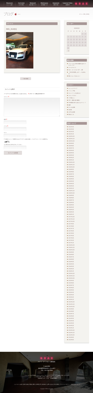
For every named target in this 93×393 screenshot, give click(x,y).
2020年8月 (71, 145)
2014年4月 (71, 320)
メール (6, 126)
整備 (44, 3)
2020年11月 (71, 138)
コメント (6, 96)
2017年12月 (71, 216)
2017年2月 (71, 240)
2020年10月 (71, 141)
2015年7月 (71, 285)
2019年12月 (71, 162)
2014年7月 (71, 313)
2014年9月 (71, 309)
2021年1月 (71, 134)
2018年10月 (71, 193)
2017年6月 (71, 231)
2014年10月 (71, 306)
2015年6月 (71, 287)
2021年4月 (71, 126)
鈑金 (28, 384)
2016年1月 (71, 271)
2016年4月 (71, 264)
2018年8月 (71, 197)
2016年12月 (71, 245)
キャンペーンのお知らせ (74, 93)
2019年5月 (71, 178)
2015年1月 (71, 299)
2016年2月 (71, 268)
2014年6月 (71, 316)
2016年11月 (71, 247)
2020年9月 (71, 143)
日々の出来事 (71, 107)
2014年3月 (71, 323)
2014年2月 (71, 325)
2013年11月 (71, 332)
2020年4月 (71, 155)
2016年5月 (71, 261)
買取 (56, 3)
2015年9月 (71, 280)
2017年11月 (71, 219)
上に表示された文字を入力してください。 (13, 144)
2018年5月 (71, 205)
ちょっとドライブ (72, 88)
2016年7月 (71, 257)
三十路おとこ (71, 98)
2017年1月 (71, 242)
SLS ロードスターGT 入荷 (75, 70)
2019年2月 (71, 186)
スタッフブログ (72, 95)
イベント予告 (71, 90)
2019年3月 (71, 183)
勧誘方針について (75, 384)
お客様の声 (67, 3)
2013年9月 (71, 337)
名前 (5, 119)
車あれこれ (71, 114)
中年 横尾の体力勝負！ (74, 100)
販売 (21, 3)
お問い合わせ (50, 384)
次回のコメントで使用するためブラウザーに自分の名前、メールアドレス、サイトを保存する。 (26, 139)
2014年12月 (71, 301)
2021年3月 (71, 129)
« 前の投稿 (25, 78)
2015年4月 (71, 292)
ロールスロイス (72, 67)
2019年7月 (71, 174)
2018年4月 (71, 207)
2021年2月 (71, 131)
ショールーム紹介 (9, 3)
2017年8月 (71, 226)
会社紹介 (44, 384)
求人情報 (56, 384)
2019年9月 (71, 169)
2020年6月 (71, 150)
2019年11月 (71, 164)
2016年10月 (71, 249)
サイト (5, 132)
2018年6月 (71, 202)
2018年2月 (71, 212)
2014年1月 (71, 328)
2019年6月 (71, 176)
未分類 (70, 109)
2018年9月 (71, 195)
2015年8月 (71, 283)
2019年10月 (71, 167)
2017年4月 (71, 235)
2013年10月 (71, 335)
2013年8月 (71, 339)
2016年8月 (71, 254)
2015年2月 (71, 297)
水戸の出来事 (71, 112)
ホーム (80, 14)
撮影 (69, 105)
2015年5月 (71, 290)
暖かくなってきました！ (74, 76)
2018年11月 (71, 190)
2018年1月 (71, 214)
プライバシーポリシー (64, 384)
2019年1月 (71, 188)
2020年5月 (71, 152)
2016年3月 (71, 266)
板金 (33, 3)
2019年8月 (71, 171)
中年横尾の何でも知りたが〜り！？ (77, 102)
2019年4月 (71, 181)
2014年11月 (71, 304)
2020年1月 (71, 160)
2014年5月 (71, 318)
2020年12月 (71, 136)
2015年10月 (71, 278)
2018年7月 (71, 200)
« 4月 (68, 51)
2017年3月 (71, 238)
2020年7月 (71, 148)
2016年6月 (71, 259)
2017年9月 (71, 223)
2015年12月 (71, 273)
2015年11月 (71, 275)
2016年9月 (71, 252)
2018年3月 (71, 209)
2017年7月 (71, 228)
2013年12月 (71, 330)
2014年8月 (71, 311)
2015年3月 (71, 294)
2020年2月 (71, 157)
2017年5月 (71, 233)
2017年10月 (71, 221)
